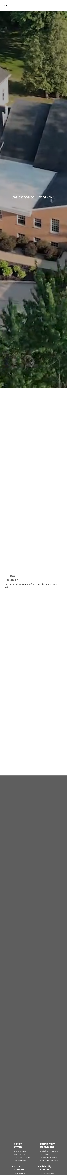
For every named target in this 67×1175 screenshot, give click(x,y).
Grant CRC (8, 5)
